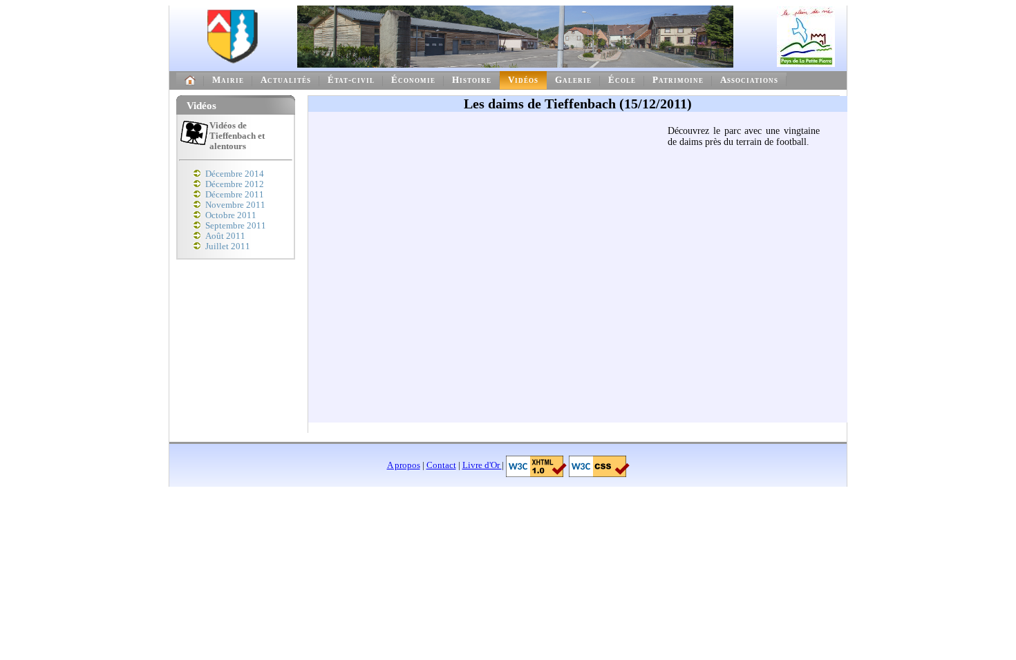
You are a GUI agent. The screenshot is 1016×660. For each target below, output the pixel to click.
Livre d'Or (482, 465)
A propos (403, 465)
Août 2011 (225, 236)
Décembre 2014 (234, 174)
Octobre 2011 (230, 215)
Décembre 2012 (234, 184)
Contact (441, 465)
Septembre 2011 (235, 226)
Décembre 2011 (234, 195)
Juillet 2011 (227, 246)
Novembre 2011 (235, 205)
